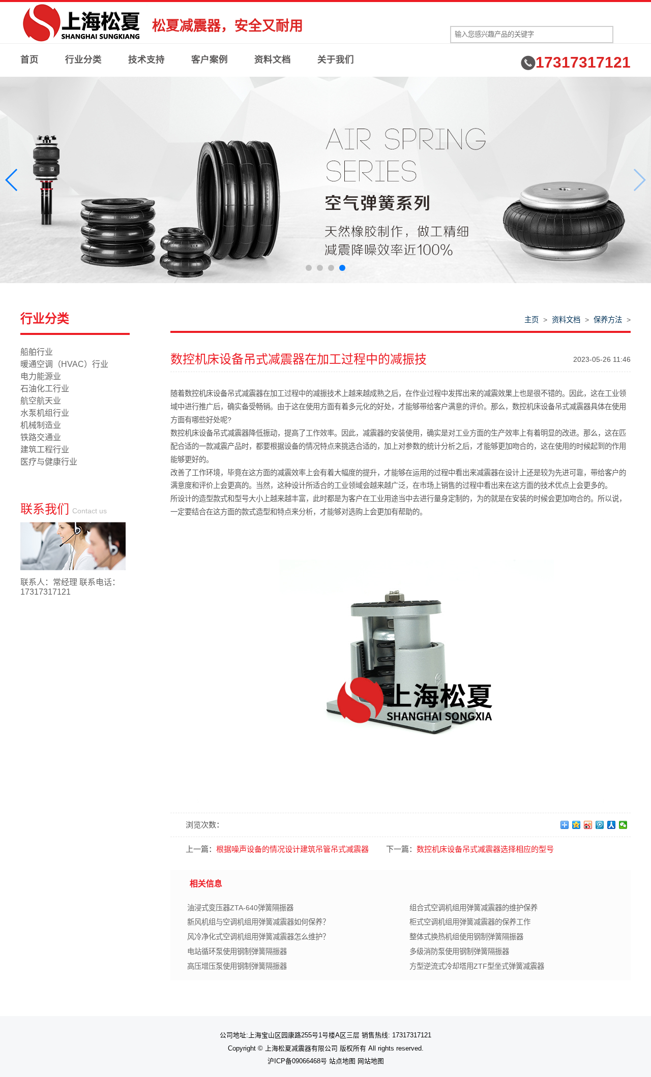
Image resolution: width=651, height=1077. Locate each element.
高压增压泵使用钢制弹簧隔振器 (237, 966)
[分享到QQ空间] (576, 825)
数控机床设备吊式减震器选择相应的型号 (485, 849)
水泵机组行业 (44, 413)
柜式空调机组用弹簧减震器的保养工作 (469, 922)
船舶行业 (36, 352)
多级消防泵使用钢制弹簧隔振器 (459, 951)
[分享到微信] (623, 825)
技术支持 (146, 59)
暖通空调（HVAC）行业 (64, 364)
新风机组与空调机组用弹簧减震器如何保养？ (258, 922)
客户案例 (209, 59)
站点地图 (342, 1061)
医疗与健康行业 (48, 461)
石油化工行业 (44, 388)
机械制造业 (40, 425)
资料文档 (272, 59)
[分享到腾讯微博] (600, 825)
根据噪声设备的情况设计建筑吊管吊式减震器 (292, 849)
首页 (29, 59)
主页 (531, 320)
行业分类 (83, 59)
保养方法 (608, 320)
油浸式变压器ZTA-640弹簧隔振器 (240, 908)
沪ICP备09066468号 (297, 1061)
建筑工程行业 (44, 449)
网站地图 (371, 1061)
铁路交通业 (40, 437)
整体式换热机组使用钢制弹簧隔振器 (466, 937)
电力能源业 (40, 376)
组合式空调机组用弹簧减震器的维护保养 (473, 908)
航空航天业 (40, 400)
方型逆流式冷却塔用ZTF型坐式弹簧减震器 (476, 966)
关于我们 (335, 59)
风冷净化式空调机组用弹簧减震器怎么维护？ (258, 937)
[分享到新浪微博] (588, 825)
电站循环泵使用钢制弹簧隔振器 (237, 951)
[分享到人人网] (611, 825)
